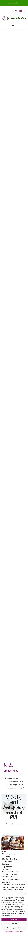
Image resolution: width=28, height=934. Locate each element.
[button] (26, 894)
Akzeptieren (14, 919)
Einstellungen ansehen (14, 928)
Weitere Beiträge (13, 778)
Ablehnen (14, 923)
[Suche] (12, 11)
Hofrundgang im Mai (16, 785)
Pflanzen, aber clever (16, 781)
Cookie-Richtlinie (9, 931)
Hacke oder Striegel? (16, 788)
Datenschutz (19, 931)
